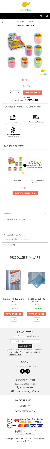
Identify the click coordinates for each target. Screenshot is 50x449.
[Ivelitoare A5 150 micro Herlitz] (13, 280)
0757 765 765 (26, 387)
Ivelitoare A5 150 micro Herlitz (13, 300)
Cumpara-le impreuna (25, 193)
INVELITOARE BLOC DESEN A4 (36, 300)
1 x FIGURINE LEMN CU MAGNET (35, 181)
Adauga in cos (32, 92)
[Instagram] (27, 371)
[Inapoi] (2, 22)
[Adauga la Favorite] (14, 319)
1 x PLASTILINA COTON (15, 180)
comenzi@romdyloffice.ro (26, 391)
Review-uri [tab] (9, 245)
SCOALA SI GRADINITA (25, 25)
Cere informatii (34, 106)
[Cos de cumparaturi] (41, 16)
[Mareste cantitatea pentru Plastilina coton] (19, 92)
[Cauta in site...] (47, 16)
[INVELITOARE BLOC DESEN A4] (36, 280)
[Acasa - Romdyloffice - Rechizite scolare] (25, 6)
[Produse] (3, 17)
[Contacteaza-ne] (34, 16)
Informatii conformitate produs (16, 239)
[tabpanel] (25, 53)
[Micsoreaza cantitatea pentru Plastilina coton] (11, 92)
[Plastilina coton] (25, 53)
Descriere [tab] (7, 213)
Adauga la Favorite (14, 106)
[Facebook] (22, 371)
